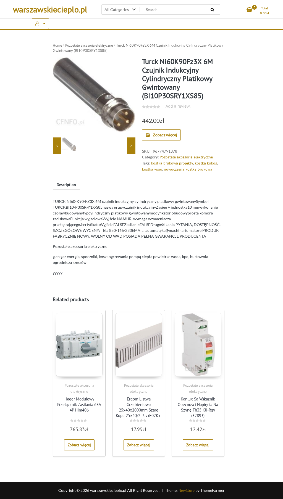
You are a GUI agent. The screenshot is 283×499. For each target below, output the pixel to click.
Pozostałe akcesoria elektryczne (89, 45)
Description (66, 184)
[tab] (66, 185)
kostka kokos (206, 163)
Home (57, 45)
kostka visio (152, 169)
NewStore (187, 490)
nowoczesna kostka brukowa (188, 169)
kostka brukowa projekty (172, 163)
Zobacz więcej (165, 134)
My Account (40, 23)
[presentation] (57, 145)
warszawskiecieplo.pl (50, 9)
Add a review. (178, 106)
